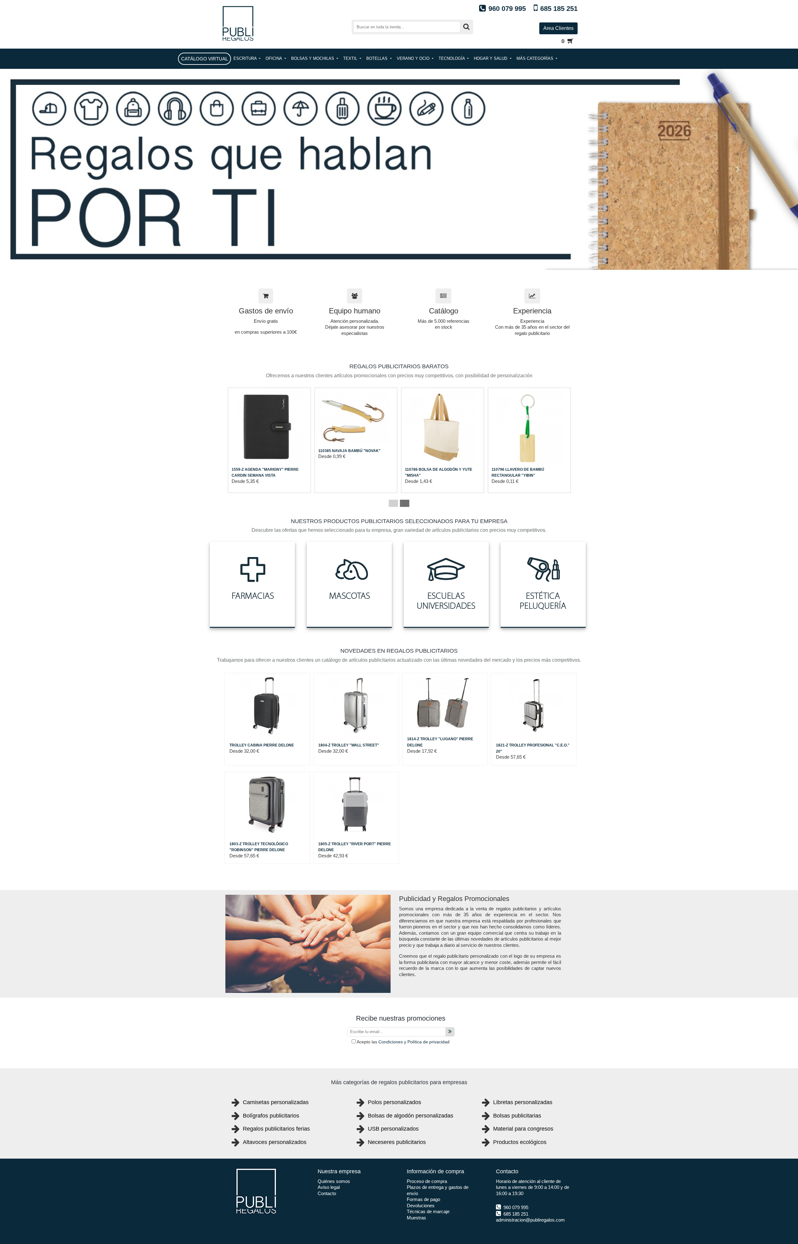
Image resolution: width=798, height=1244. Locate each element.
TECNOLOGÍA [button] (452, 58)
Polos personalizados (394, 1102)
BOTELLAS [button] (377, 58)
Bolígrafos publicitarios (271, 1116)
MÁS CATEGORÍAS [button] (536, 58)
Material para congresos (523, 1129)
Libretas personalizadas (522, 1102)
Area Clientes (558, 28)
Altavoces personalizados (274, 1142)
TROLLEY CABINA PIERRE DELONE (261, 745)
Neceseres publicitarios (397, 1142)
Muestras (416, 1217)
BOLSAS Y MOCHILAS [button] (313, 58)
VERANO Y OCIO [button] (414, 58)
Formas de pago (423, 1199)
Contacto (327, 1193)
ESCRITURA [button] (245, 58)
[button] (60, 169)
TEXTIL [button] (350, 58)
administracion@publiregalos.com (530, 1220)
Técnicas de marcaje (428, 1211)
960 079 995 (515, 1207)
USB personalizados (393, 1129)
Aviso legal (329, 1187)
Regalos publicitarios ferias (276, 1129)
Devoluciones (421, 1205)
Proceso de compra (427, 1181)
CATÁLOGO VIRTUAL (204, 58)
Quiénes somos (334, 1181)
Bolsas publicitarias (517, 1116)
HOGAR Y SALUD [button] (491, 58)
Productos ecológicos (519, 1142)
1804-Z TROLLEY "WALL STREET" (348, 745)
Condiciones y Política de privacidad (413, 1041)
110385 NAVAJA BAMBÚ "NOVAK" (349, 451)
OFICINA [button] (274, 58)
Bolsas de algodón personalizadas (410, 1116)
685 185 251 (515, 1214)
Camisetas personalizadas (276, 1102)
